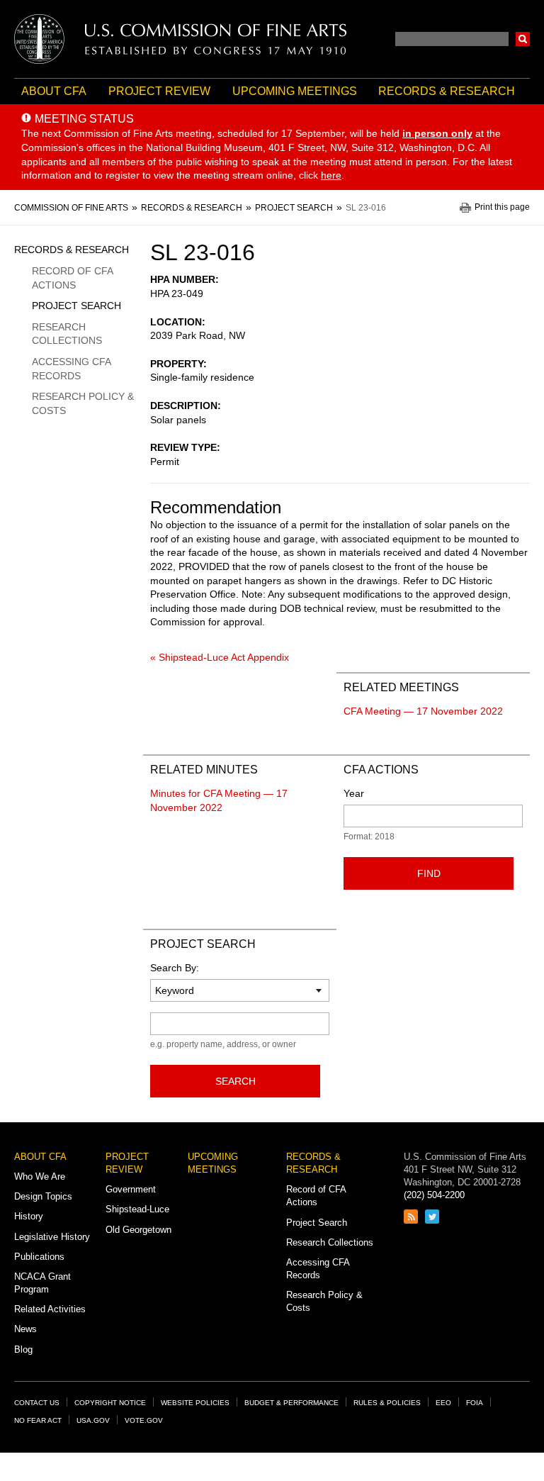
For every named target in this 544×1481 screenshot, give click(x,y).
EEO (443, 1403)
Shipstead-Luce (137, 1209)
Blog (23, 1349)
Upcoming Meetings (294, 91)
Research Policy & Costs (83, 403)
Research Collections (67, 334)
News (25, 1329)
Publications (39, 1256)
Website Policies (195, 1403)
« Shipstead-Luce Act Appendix (219, 657)
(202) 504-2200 (434, 1195)
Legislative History (52, 1236)
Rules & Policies (387, 1403)
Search (523, 39)
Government (131, 1189)
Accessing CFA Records (71, 368)
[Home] (180, 39)
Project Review (159, 91)
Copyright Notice (110, 1403)
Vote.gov (144, 1420)
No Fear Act (38, 1420)
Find (429, 873)
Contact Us (37, 1403)
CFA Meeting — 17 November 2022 (423, 711)
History (28, 1216)
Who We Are (39, 1176)
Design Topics (43, 1196)
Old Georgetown (138, 1229)
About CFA (53, 91)
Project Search (76, 305)
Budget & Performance (291, 1403)
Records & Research (446, 91)
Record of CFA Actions (72, 278)
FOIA (474, 1403)
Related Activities (50, 1309)
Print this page (502, 207)
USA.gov (93, 1420)
